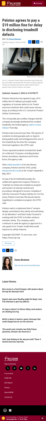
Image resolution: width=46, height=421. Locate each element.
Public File (7, 378)
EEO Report (8, 383)
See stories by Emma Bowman (27, 265)
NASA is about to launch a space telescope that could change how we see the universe (21, 320)
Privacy (7, 387)
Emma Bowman (15, 39)
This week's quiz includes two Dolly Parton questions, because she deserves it (19, 330)
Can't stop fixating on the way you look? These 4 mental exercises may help (21, 340)
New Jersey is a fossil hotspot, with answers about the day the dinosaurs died (22, 290)
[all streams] (43, 418)
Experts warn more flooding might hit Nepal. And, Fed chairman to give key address (22, 300)
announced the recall (11, 170)
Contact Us (8, 397)
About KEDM (8, 392)
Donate (39, 3)
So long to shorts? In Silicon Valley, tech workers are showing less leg (22, 310)
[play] (3, 418)
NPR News (8, 243)
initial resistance (14, 164)
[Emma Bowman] (7, 263)
